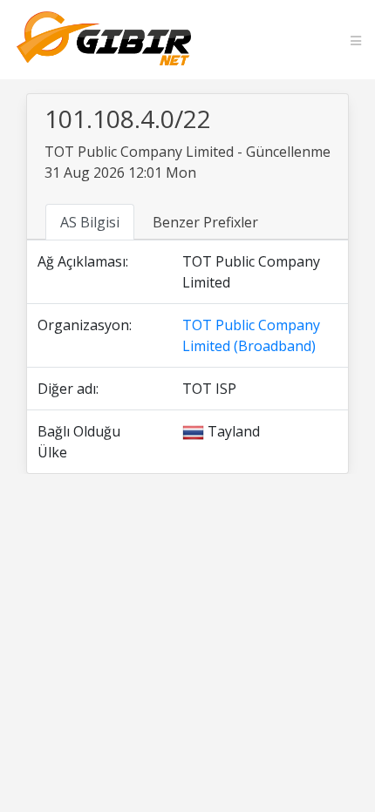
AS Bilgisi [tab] (89, 222)
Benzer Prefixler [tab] (205, 222)
